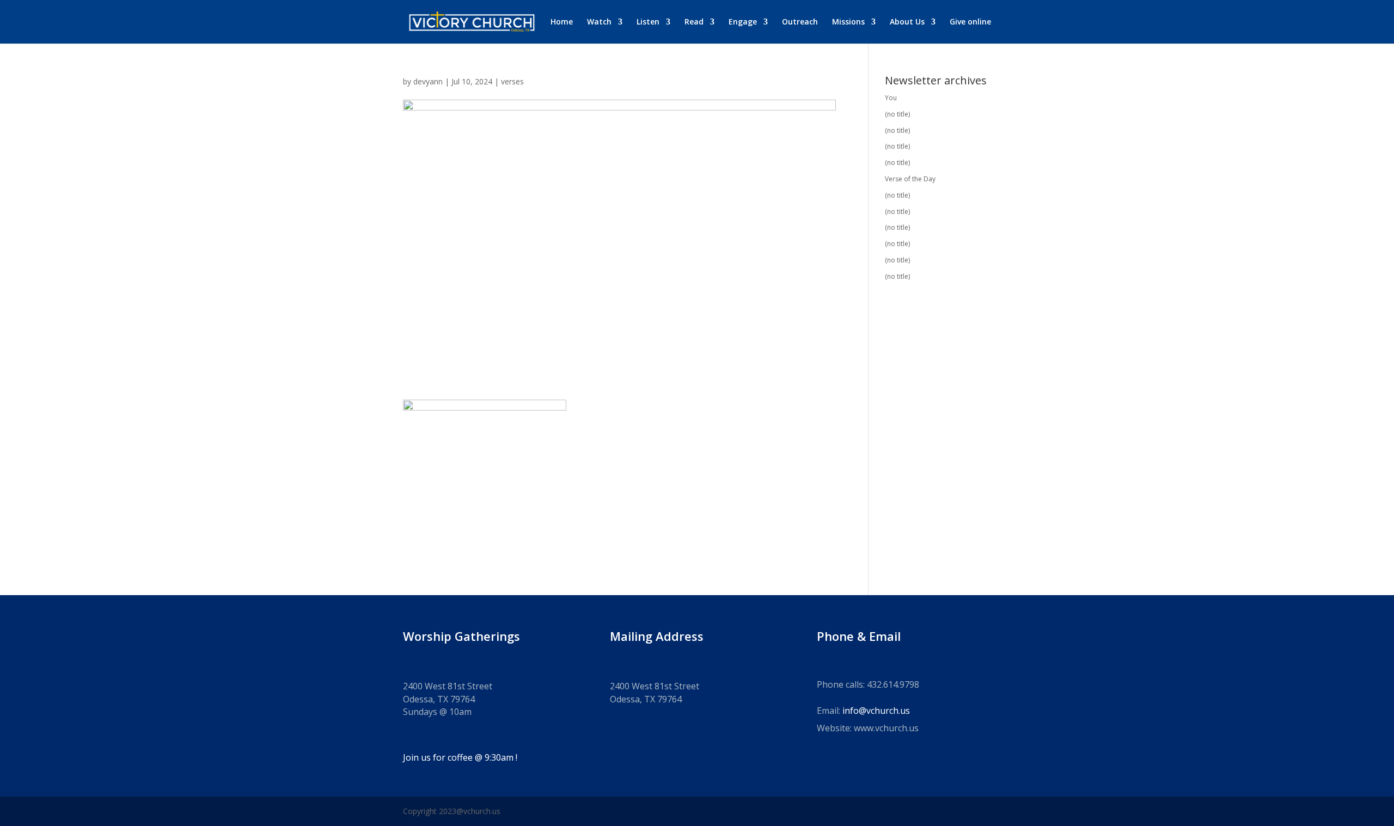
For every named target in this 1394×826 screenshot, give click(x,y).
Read (694, 22)
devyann (428, 81)
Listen (648, 22)
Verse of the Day (910, 178)
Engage (743, 22)
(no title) (897, 114)
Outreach (800, 22)
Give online (970, 22)
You (891, 97)
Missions (848, 22)
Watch (599, 22)
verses (512, 81)
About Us (907, 22)
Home (562, 22)
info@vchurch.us (876, 711)
